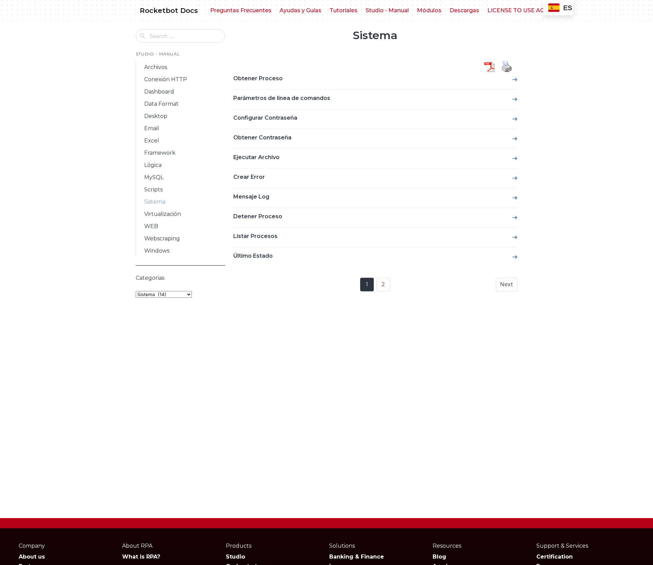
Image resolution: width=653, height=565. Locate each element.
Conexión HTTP (165, 79)
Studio (235, 556)
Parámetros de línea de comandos (281, 98)
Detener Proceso (257, 216)
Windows (156, 250)
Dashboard (159, 91)
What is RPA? (141, 556)
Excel (151, 140)
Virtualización (162, 214)
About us (32, 556)
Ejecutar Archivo (256, 157)
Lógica (153, 165)
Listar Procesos (255, 236)
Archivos (155, 67)
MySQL (154, 177)
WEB (151, 226)
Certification (554, 556)
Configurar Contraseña (265, 118)
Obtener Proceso (258, 78)
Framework (159, 153)
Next (506, 284)
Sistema (154, 202)
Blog (439, 556)
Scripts (153, 189)
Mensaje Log (251, 196)
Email (151, 128)
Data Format (161, 104)
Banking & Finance (356, 556)
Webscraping (162, 238)
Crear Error (249, 177)
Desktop (155, 116)
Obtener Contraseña (262, 137)
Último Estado (253, 256)
